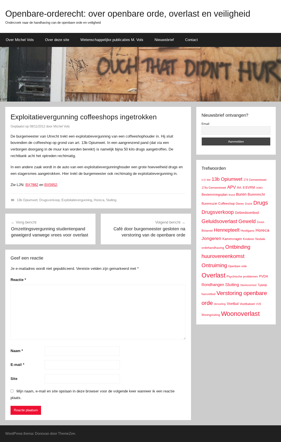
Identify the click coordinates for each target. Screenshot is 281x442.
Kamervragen (232, 239)
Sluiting (111, 200)
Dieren (240, 203)
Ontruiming (214, 265)
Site (14, 379)
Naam (17, 351)
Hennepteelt (227, 230)
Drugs (260, 203)
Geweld (247, 221)
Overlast (213, 275)
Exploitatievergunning (76, 200)
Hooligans (247, 230)
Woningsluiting (211, 315)
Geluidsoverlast (219, 221)
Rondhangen (213, 285)
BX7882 (31, 185)
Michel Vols (61, 126)
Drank (248, 203)
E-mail (17, 365)
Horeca (99, 200)
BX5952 (50, 185)
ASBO (259, 187)
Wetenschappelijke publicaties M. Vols (111, 40)
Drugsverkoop (49, 200)
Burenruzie (209, 203)
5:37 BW (206, 180)
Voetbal (233, 304)
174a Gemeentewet (214, 187)
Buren (241, 194)
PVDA (263, 276)
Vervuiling (220, 304)
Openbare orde (237, 266)
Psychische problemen (242, 276)
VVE (258, 304)
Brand (232, 194)
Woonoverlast (240, 313)
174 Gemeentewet (255, 179)
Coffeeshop (226, 203)
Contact (191, 40)
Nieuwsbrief (164, 40)
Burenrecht (256, 194)
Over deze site (57, 40)
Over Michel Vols (20, 40)
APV (231, 187)
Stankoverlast (248, 285)
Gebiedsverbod (247, 213)
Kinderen (248, 239)
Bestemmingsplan (214, 194)
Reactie (18, 280)
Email (205, 123)
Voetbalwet (247, 304)
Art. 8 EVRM (246, 187)
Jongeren (211, 238)
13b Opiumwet (27, 200)
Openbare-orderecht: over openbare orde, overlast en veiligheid (127, 13)
